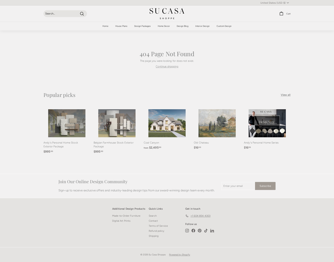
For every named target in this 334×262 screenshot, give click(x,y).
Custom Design (224, 26)
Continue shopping (167, 66)
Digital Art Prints (121, 220)
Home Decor (164, 26)
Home (105, 26)
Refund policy (156, 230)
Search (153, 215)
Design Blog (182, 26)
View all (286, 94)
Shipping (153, 236)
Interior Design (202, 26)
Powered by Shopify (179, 254)
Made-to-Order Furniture (126, 215)
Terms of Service (158, 225)
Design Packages (142, 26)
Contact (153, 220)
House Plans (121, 26)
